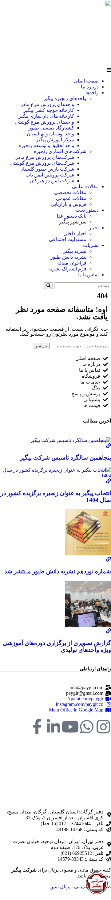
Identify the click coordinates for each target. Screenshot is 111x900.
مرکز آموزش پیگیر (55, 139)
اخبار (94, 227)
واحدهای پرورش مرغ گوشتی (44, 122)
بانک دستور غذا (71, 216)
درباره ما (90, 86)
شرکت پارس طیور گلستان (46, 169)
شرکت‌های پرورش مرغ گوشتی (42, 163)
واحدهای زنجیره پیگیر (64, 98)
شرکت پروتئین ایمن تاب (50, 174)
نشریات (91, 245)
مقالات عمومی (71, 198)
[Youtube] (70, 726)
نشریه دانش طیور (68, 257)
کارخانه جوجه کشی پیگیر (48, 110)
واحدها (92, 92)
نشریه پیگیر (74, 251)
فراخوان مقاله (71, 262)
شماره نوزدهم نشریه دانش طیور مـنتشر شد (57, 571)
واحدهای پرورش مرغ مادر (47, 104)
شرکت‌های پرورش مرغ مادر (45, 157)
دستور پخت (87, 210)
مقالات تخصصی (70, 192)
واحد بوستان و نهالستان (50, 133)
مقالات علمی (85, 186)
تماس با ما (88, 274)
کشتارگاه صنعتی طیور (51, 127)
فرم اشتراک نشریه (67, 268)
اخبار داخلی (74, 233)
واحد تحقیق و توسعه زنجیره (46, 145)
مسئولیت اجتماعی (67, 239)
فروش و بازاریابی (68, 204)
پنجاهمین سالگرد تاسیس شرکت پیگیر (65, 457)
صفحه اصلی (86, 80)
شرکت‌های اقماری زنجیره (60, 151)
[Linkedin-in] (53, 726)
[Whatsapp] (86, 726)
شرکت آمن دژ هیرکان (52, 180)
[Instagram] (103, 726)
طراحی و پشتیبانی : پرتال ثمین (80, 886)
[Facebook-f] (37, 726)
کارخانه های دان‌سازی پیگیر (46, 116)
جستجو (41, 346)
